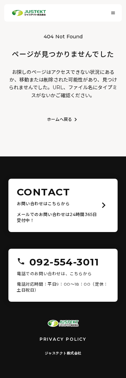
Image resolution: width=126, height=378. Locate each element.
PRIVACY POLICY (63, 339)
